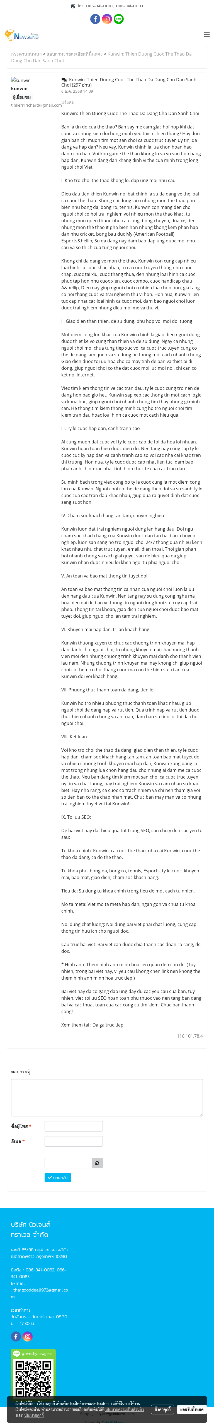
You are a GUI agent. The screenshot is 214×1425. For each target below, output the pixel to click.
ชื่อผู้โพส (21, 1126)
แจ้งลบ (67, 102)
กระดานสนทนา (26, 54)
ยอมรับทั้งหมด (192, 1409)
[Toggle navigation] (207, 35)
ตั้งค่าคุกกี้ (163, 1409)
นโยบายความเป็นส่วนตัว (124, 1409)
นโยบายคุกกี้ (34, 1415)
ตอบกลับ (60, 1178)
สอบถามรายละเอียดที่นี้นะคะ (75, 54)
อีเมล (18, 1141)
